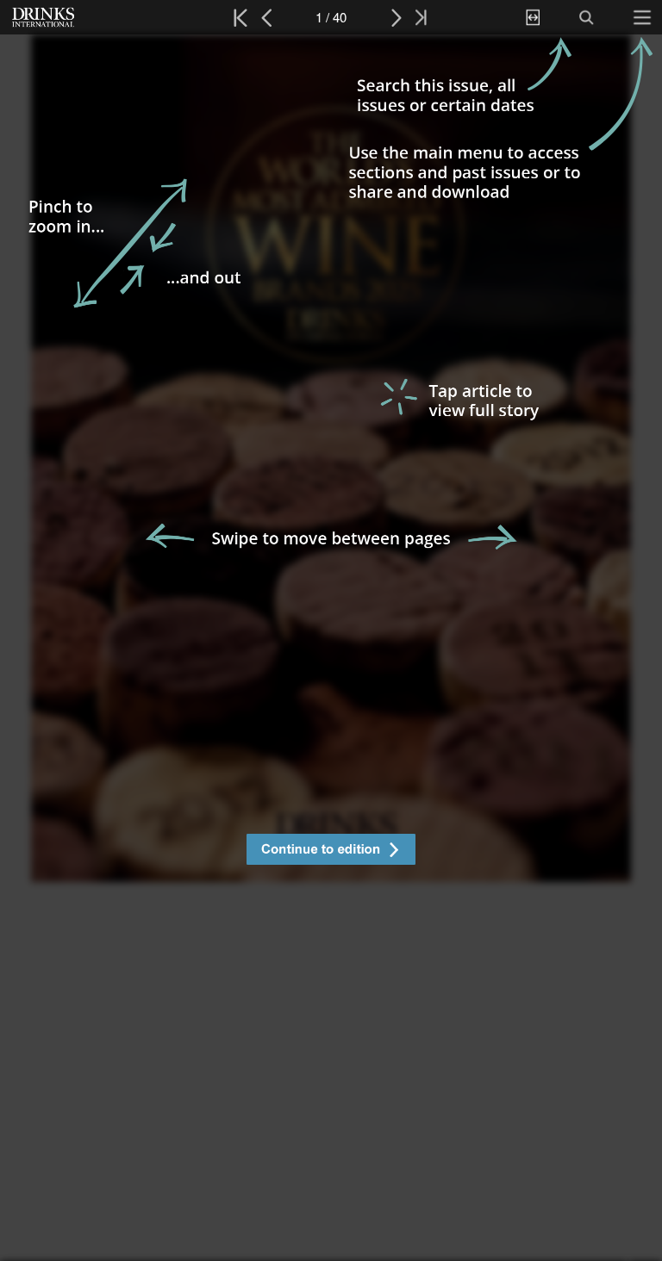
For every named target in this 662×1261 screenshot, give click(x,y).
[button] (331, 851)
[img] (331, 647)
